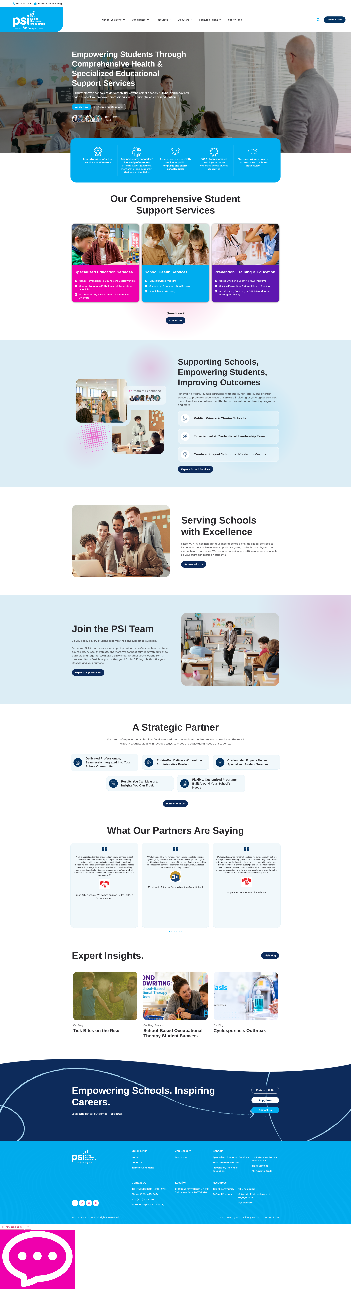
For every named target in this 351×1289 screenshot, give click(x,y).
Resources (162, 19)
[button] (169, 931)
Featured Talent (208, 19)
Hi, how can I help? (12, 1226)
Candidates (138, 19)
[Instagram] (82, 1203)
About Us (183, 19)
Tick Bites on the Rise (96, 1030)
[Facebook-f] (75, 1203)
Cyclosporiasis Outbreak (240, 1030)
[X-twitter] (96, 1203)
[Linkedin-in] (89, 1203)
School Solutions (111, 19)
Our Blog (78, 1025)
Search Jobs (235, 19)
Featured (159, 1025)
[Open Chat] (37, 1259)
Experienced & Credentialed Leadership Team (229, 436)
